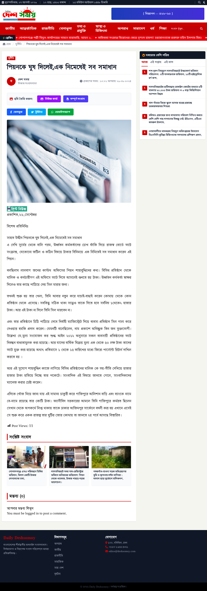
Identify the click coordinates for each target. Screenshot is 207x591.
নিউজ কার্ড (51, 99)
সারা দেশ (58, 568)
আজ (145, 62)
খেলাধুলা (65, 29)
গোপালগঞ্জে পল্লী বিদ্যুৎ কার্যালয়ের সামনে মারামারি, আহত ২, (38, 38)
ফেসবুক (18, 112)
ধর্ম (152, 29)
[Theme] (204, 2)
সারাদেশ (139, 29)
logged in (32, 513)
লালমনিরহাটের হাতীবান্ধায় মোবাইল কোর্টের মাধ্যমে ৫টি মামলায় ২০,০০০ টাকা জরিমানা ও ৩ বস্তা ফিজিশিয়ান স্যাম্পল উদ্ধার (175, 90)
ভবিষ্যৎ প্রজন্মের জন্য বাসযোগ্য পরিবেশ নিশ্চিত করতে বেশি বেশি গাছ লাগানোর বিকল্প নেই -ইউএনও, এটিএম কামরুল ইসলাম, (175, 119)
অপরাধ (123, 29)
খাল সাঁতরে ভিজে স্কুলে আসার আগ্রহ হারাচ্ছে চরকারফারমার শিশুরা (170, 104)
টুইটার (38, 112)
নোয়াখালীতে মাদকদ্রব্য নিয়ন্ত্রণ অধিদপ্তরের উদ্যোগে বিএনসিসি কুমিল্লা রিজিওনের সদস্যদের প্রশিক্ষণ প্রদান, (175, 133)
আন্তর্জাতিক (28, 29)
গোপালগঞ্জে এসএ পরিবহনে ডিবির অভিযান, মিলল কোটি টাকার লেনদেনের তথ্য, (26, 475)
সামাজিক (58, 562)
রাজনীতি (48, 29)
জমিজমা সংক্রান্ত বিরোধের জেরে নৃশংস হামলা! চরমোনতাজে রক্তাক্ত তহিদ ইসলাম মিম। (133, 38)
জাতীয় (10, 29)
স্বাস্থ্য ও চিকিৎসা (101, 29)
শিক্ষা (163, 29)
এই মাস (168, 62)
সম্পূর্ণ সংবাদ (77, 99)
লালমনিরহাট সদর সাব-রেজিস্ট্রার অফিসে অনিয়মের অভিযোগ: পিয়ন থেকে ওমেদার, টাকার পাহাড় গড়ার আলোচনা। (67, 476)
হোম (8, 44)
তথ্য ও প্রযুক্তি (81, 29)
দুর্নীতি (18, 44)
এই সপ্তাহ (155, 62)
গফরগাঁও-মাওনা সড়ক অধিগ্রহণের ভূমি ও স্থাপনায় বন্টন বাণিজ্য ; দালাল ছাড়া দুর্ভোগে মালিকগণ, (109, 475)
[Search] (199, 2)
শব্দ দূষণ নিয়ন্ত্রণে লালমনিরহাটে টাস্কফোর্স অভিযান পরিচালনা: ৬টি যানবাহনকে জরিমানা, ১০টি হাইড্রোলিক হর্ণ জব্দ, (175, 74)
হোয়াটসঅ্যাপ (62, 112)
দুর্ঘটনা (57, 574)
